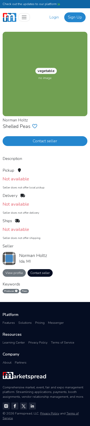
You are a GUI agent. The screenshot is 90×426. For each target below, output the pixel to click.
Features (9, 322)
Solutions (25, 322)
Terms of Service (62, 342)
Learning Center (14, 342)
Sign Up (75, 17)
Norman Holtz (15, 120)
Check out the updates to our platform (30, 4)
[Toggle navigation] (24, 17)
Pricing (40, 322)
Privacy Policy (37, 342)
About (7, 362)
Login (54, 17)
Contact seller (45, 141)
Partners (20, 362)
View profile (14, 273)
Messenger (56, 322)
